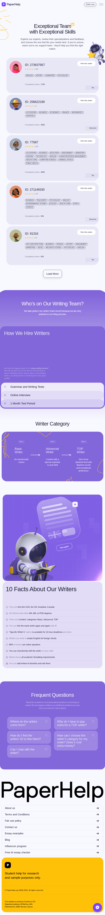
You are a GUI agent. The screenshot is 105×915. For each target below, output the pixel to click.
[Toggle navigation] (101, 4)
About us (10, 808)
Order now (90, 4)
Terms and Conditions (17, 814)
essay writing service (39, 368)
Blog (7, 839)
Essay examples (14, 833)
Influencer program (16, 846)
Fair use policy (13, 820)
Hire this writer (86, 63)
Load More (52, 273)
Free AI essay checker (17, 852)
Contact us (11, 827)
